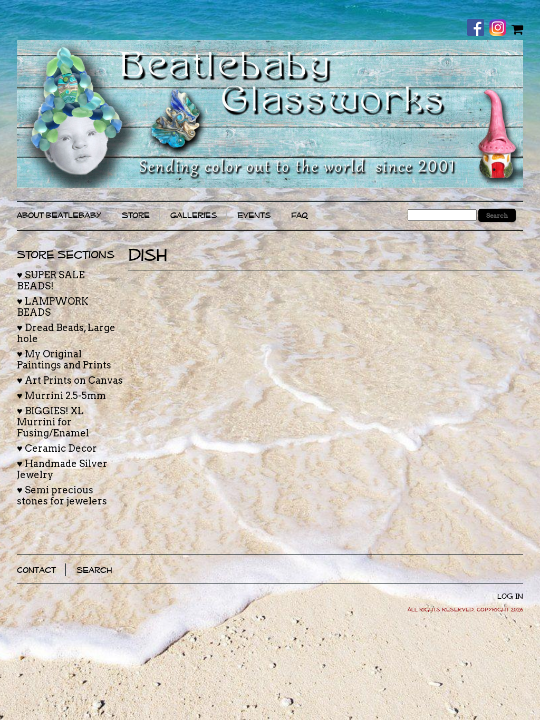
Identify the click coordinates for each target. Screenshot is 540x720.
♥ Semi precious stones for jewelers (62, 495)
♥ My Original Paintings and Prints (64, 359)
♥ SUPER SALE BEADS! (51, 280)
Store (136, 215)
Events (254, 215)
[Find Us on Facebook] (478, 28)
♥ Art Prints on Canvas (70, 380)
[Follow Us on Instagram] (500, 28)
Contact (36, 570)
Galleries (193, 215)
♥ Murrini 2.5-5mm (61, 395)
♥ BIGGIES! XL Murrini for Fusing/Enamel (53, 422)
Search (94, 570)
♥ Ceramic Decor (57, 448)
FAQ (299, 215)
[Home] (270, 114)
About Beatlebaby (59, 215)
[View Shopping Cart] (517, 29)
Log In (510, 596)
